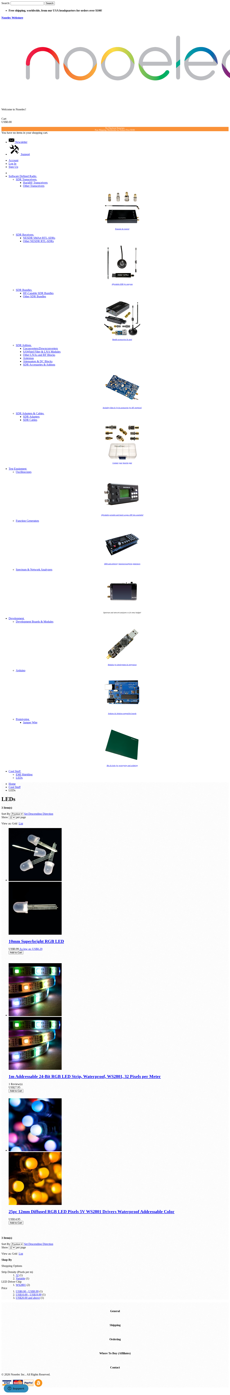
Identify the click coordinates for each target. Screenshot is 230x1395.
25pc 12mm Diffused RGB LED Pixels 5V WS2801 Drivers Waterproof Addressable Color (91, 1211)
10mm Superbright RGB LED (36, 941)
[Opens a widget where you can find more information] (16, 1388)
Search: (5, 3)
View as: (6, 823)
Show (4, 817)
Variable (20, 1278)
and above (28, 1297)
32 (17, 1275)
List (21, 823)
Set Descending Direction (38, 813)
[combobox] (27, 3)
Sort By (5, 813)
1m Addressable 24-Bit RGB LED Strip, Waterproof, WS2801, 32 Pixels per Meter (85, 1076)
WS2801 (21, 1284)
